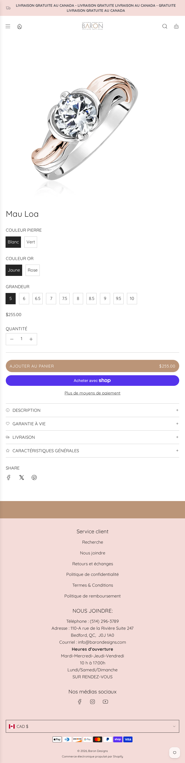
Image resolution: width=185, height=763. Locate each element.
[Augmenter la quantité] (31, 339)
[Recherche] (165, 26)
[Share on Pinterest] (34, 478)
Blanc (13, 242)
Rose (33, 270)
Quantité (16, 328)
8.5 (91, 298)
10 (132, 298)
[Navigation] (7, 26)
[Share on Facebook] (8, 478)
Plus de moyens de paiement (92, 392)
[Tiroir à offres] (19, 26)
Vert (30, 242)
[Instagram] (92, 701)
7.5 (64, 298)
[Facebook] (80, 701)
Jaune (14, 270)
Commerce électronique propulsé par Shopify (92, 756)
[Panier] (176, 26)
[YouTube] (105, 701)
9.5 (118, 298)
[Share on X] (21, 478)
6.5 (37, 298)
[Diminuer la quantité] (12, 339)
